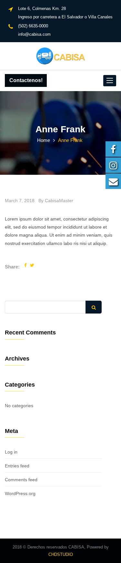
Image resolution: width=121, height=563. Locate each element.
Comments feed (21, 479)
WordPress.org (20, 493)
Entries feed (17, 465)
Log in (11, 452)
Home (43, 140)
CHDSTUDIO (60, 554)
